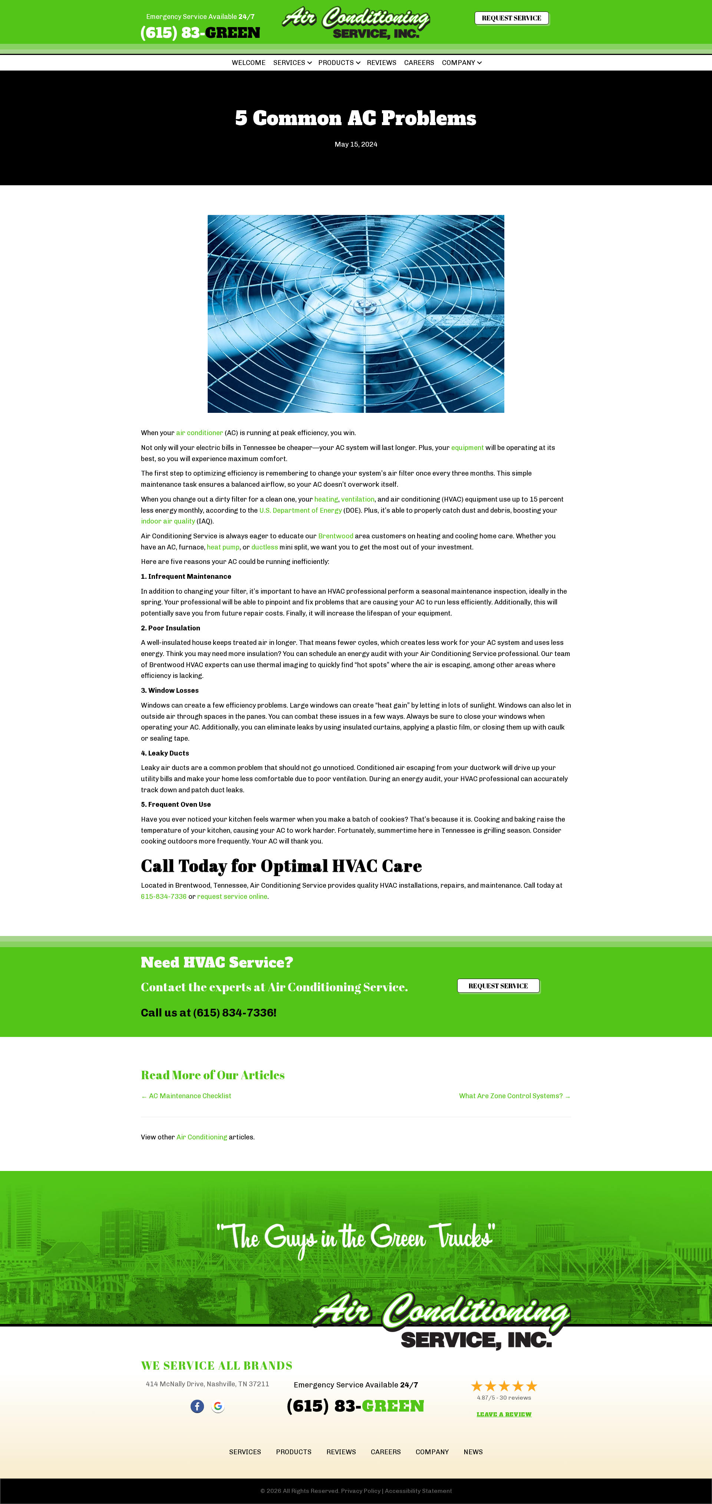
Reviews (381, 63)
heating (326, 499)
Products (336, 63)
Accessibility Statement (418, 1490)
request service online (232, 897)
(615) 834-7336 (233, 1012)
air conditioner (199, 433)
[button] (309, 63)
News (473, 1452)
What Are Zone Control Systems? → (515, 1096)
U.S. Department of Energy (301, 510)
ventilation (358, 499)
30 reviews (515, 1397)
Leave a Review (504, 1414)
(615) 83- (200, 33)
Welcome (249, 63)
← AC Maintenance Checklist (186, 1096)
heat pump (223, 547)
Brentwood (335, 536)
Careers (419, 63)
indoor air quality (168, 521)
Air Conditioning (202, 1137)
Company (458, 63)
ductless (264, 547)
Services (289, 63)
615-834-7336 (164, 897)
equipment (467, 448)
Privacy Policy (360, 1490)
